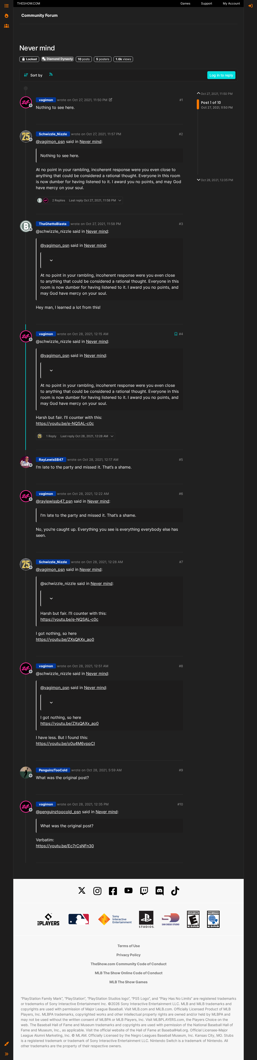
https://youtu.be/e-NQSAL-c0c (65, 423)
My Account (231, 3)
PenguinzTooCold (53, 770)
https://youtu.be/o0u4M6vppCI (65, 743)
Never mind (90, 141)
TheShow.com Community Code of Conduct (128, 964)
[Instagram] (97, 891)
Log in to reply (221, 75)
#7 (181, 562)
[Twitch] (144, 891)
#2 (181, 134)
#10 (180, 804)
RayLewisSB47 (51, 460)
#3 (181, 224)
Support (206, 3)
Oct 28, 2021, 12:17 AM (100, 460)
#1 (181, 100)
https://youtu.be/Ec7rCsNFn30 (65, 845)
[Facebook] (113, 891)
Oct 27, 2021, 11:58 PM (103, 224)
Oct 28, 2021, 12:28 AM (104, 562)
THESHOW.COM (28, 3)
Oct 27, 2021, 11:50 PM (89, 100)
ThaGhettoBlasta (53, 224)
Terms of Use (128, 946)
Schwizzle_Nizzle (53, 134)
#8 (181, 666)
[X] (82, 891)
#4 (181, 334)
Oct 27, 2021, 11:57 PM (103, 134)
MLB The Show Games (128, 982)
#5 (181, 460)
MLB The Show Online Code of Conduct (128, 973)
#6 (181, 494)
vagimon (46, 100)
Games (185, 3)
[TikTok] (175, 891)
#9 (181, 770)
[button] (6, 1044)
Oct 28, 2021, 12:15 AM (90, 334)
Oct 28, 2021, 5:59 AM (104, 770)
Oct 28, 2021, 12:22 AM (90, 494)
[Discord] (160, 891)
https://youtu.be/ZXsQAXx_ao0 (65, 639)
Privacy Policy (128, 955)
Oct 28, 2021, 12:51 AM (90, 666)
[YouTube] (128, 891)
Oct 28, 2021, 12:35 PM (90, 804)
